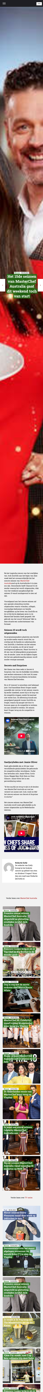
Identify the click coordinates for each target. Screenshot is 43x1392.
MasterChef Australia (28, 898)
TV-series (28, 1197)
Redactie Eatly (21, 863)
